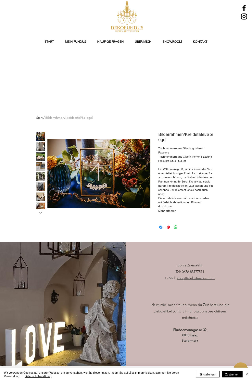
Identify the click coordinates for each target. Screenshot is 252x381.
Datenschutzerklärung (38, 376)
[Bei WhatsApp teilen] (175, 227)
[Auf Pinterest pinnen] (168, 227)
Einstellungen (207, 374)
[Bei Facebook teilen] (160, 227)
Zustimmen (232, 374)
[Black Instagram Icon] (244, 16)
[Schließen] (247, 374)
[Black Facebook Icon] (244, 8)
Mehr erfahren (167, 210)
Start (39, 117)
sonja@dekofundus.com (196, 278)
